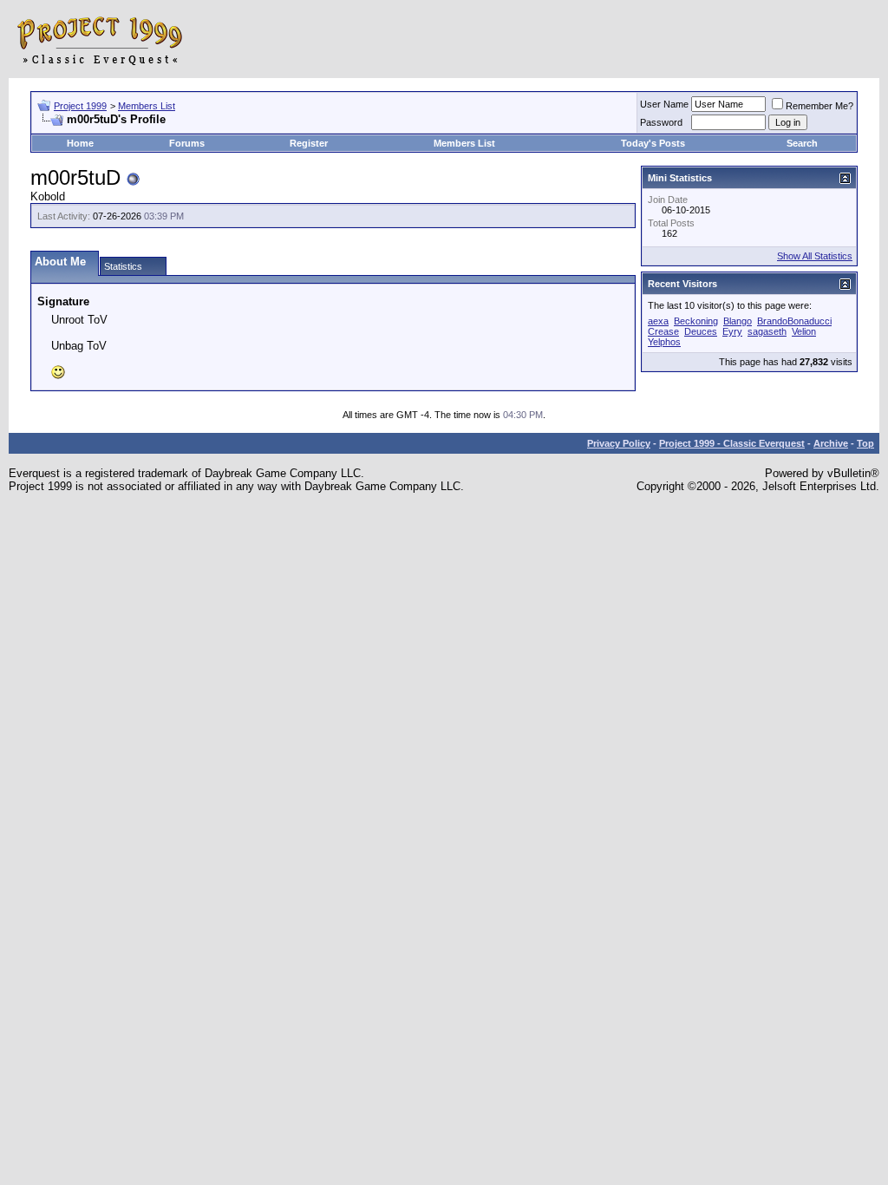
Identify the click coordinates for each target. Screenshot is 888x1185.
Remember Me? (819, 106)
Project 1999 (80, 106)
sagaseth (767, 331)
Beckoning (696, 321)
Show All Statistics (814, 256)
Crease (663, 331)
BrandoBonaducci (794, 321)
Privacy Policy (618, 443)
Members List (146, 106)
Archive (830, 443)
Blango (737, 321)
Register (309, 143)
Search (802, 143)
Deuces (700, 331)
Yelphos (664, 342)
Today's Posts (653, 143)
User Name (664, 104)
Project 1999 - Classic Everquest (732, 443)
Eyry (732, 331)
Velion (804, 331)
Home (80, 143)
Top (865, 443)
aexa (658, 321)
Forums (187, 143)
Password (661, 122)
